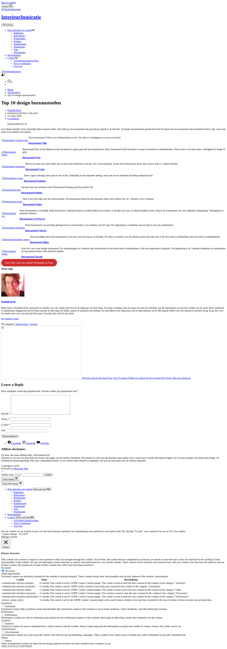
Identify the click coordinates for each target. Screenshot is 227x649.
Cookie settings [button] (9, 534)
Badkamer (19, 33)
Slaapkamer (19, 47)
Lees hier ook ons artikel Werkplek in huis (29, 262)
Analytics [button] (6, 620)
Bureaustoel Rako (32, 204)
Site (3, 430)
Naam (5, 419)
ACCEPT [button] (23, 534)
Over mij (18, 66)
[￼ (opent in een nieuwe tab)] (15, 140)
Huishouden (19, 38)
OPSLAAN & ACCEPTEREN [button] (16, 646)
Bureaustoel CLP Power (32, 219)
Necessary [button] (6, 567)
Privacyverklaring (22, 63)
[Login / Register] (3, 75)
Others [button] (4, 637)
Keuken (17, 41)
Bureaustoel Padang (31, 192)
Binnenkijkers (14, 55)
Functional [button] (6, 603)
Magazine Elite (21, 468)
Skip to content (8, 2)
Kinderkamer (20, 44)
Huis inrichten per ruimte (19, 30)
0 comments (13, 118)
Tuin (16, 49)
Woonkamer (19, 52)
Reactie (5, 413)
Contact (11, 58)
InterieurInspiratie (21, 17)
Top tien (33, 324)
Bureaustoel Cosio (34, 169)
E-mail (5, 424)
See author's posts (10, 318)
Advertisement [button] (8, 629)
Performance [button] (7, 612)
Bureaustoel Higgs (39, 242)
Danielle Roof (14, 110)
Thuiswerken (21, 324)
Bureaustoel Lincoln (31, 256)
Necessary (10, 571)
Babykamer (19, 35)
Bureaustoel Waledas (35, 181)
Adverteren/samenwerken (26, 60)
